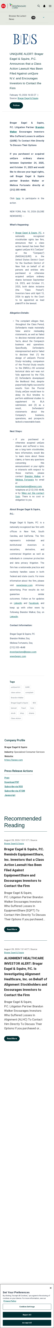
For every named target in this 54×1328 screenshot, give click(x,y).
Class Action (16, 718)
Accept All (27, 1323)
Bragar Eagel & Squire (28, 98)
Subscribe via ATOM (14, 791)
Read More (12, 929)
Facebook (34, 603)
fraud (23, 708)
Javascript (9, 795)
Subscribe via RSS (13, 786)
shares (31, 713)
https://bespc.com (13, 760)
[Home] (13, 5)
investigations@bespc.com (28, 486)
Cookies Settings (27, 1307)
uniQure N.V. (15, 687)
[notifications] (44, 6)
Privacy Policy (9, 1301)
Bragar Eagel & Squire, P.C (28, 233)
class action (16, 692)
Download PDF (11, 782)
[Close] (51, 1288)
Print (6, 778)
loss (32, 708)
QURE (27, 687)
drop (22, 713)
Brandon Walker (33, 476)
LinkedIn (18, 603)
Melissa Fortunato (24, 479)
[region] (27, 1306)
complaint (29, 692)
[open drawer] (50, 6)
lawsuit (14, 708)
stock (13, 713)
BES (34, 703)
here (18, 198)
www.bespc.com (24, 585)
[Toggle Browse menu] (43, 17)
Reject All (27, 1315)
